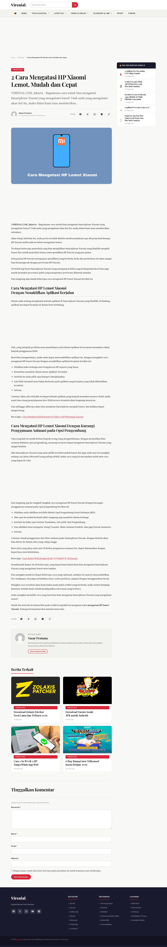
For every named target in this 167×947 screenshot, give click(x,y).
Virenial (19, 939)
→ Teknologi (73, 911)
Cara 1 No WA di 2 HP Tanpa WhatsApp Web (26, 762)
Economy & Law (101, 13)
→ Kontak (103, 907)
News (24, 13)
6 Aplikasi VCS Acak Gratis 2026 (137, 107)
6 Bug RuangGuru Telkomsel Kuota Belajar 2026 (82, 762)
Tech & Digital (39, 13)
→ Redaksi (103, 911)
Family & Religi (78, 13)
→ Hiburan (72, 920)
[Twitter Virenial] (19, 911)
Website (14, 858)
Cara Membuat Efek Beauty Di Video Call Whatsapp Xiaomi (52, 416)
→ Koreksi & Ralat (137, 920)
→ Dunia (71, 907)
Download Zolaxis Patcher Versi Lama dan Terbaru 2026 (30, 713)
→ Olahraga (73, 924)
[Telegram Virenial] (39, 911)
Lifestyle (59, 13)
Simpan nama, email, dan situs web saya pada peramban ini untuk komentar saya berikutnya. (57, 870)
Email (14, 846)
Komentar (16, 807)
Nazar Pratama (38, 638)
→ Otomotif (72, 928)
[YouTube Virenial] (32, 911)
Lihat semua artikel (38, 651)
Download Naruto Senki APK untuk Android (79, 713)
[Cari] (75, 5)
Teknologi (18, 70)
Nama (14, 834)
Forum (131, 13)
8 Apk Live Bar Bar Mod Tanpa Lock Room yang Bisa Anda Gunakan (134, 118)
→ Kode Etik (104, 920)
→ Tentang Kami (106, 903)
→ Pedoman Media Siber (109, 916)
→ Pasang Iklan (105, 924)
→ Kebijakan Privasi (138, 916)
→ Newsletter (135, 907)
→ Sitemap (134, 911)
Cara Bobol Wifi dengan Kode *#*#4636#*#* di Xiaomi (50, 558)
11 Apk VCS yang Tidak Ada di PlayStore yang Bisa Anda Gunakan (133, 84)
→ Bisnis (71, 916)
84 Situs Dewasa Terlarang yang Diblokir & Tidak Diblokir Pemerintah (135, 96)
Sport (120, 13)
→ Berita (71, 903)
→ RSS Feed (134, 903)
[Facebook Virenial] (13, 911)
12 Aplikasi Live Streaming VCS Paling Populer (135, 72)
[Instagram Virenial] (26, 911)
